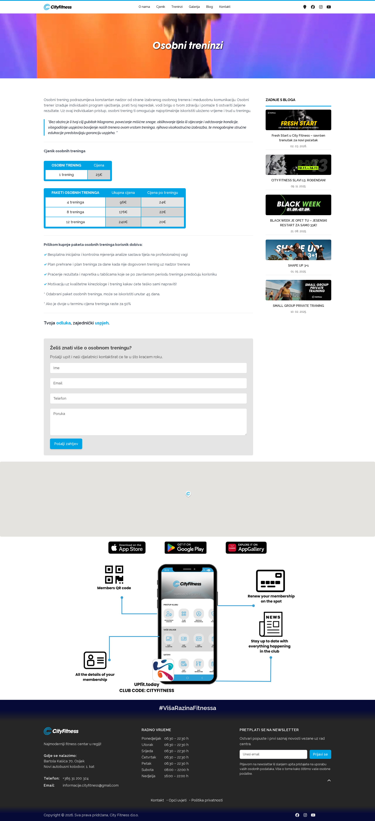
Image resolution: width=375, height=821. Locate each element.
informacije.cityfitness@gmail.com (91, 785)
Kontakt (224, 7)
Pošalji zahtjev (66, 444)
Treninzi (177, 7)
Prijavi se (320, 754)
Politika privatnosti (207, 800)
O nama (144, 7)
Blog (209, 7)
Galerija (194, 7)
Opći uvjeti (178, 800)
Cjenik (160, 7)
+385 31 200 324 (76, 778)
